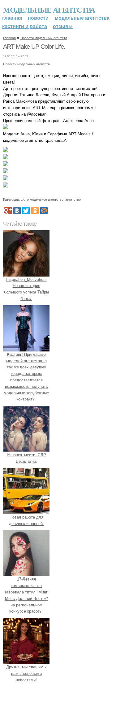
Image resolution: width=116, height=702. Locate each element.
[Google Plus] (8, 210)
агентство (73, 199)
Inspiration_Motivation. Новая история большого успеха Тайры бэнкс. (26, 289)
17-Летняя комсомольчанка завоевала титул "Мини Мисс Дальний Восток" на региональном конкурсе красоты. (26, 595)
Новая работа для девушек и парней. (26, 520)
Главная (12, 18)
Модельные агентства (49, 9)
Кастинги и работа (24, 26)
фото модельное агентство (42, 199)
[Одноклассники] (35, 210)
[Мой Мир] (44, 210)
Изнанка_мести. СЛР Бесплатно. (26, 458)
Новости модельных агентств (43, 38)
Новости (38, 18)
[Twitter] (26, 210)
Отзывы (63, 26)
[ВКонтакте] (17, 210)
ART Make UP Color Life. (34, 46)
